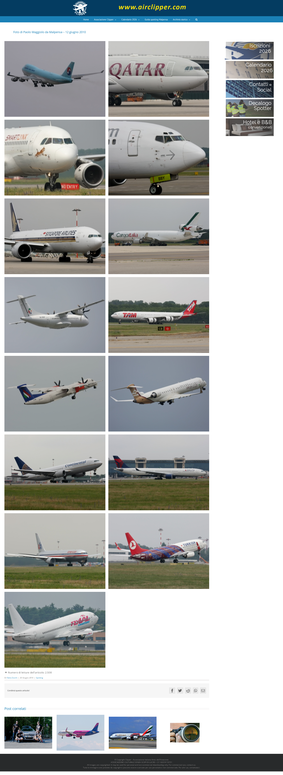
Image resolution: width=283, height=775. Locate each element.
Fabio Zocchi (12, 678)
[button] (196, 19)
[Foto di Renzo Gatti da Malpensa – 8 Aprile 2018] (133, 732)
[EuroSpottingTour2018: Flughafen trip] (28, 732)
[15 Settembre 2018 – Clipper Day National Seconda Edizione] (185, 732)
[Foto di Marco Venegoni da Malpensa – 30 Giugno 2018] (80, 732)
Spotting (39, 678)
